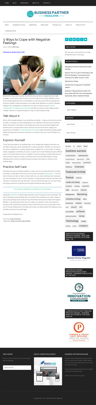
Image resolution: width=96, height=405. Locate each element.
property (79, 203)
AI (74, 146)
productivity (69, 203)
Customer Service (70, 159)
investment (85, 186)
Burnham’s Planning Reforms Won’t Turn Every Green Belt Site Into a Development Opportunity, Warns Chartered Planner (78, 93)
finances (78, 178)
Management (70, 194)
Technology (72, 221)
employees (79, 167)
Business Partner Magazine (48, 14)
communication (70, 155)
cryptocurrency (83, 155)
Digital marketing (76, 162)
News (84, 199)
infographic (85, 182)
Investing (77, 186)
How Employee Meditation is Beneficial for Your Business (32, 189)
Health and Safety (15, 219)
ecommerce (87, 162)
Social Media (70, 212)
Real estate (87, 203)
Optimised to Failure (71, 81)
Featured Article (75, 171)
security (74, 207)
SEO (80, 207)
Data (88, 159)
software (80, 211)
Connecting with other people (29, 130)
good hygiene (49, 173)
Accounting (68, 146)
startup (81, 216)
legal (67, 190)
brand (85, 146)
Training (68, 226)
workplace (83, 226)
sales (67, 207)
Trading (83, 221)
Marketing (82, 194)
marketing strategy (73, 199)
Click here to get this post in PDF (14, 52)
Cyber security (80, 159)
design (68, 162)
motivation (13, 195)
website (74, 226)
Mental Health (26, 221)
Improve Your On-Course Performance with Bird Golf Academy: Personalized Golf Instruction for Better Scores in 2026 (79, 75)
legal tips (84, 190)
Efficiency (69, 167)
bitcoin (79, 146)
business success (76, 150)
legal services (75, 190)
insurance (69, 186)
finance (70, 177)
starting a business (71, 216)
